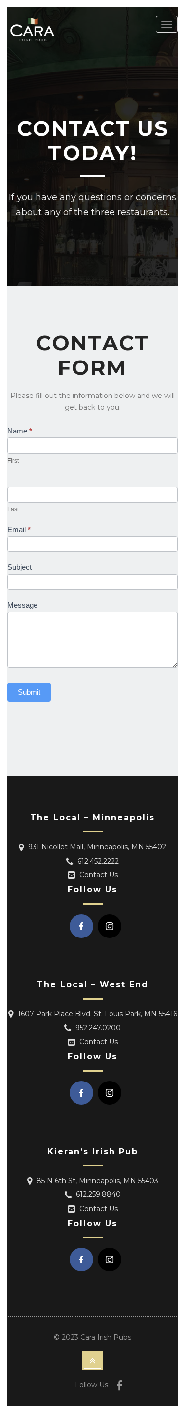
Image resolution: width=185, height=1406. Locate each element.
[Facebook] (81, 926)
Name (19, 431)
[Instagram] (109, 926)
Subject (19, 567)
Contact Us (98, 874)
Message (22, 605)
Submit (29, 692)
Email (19, 529)
